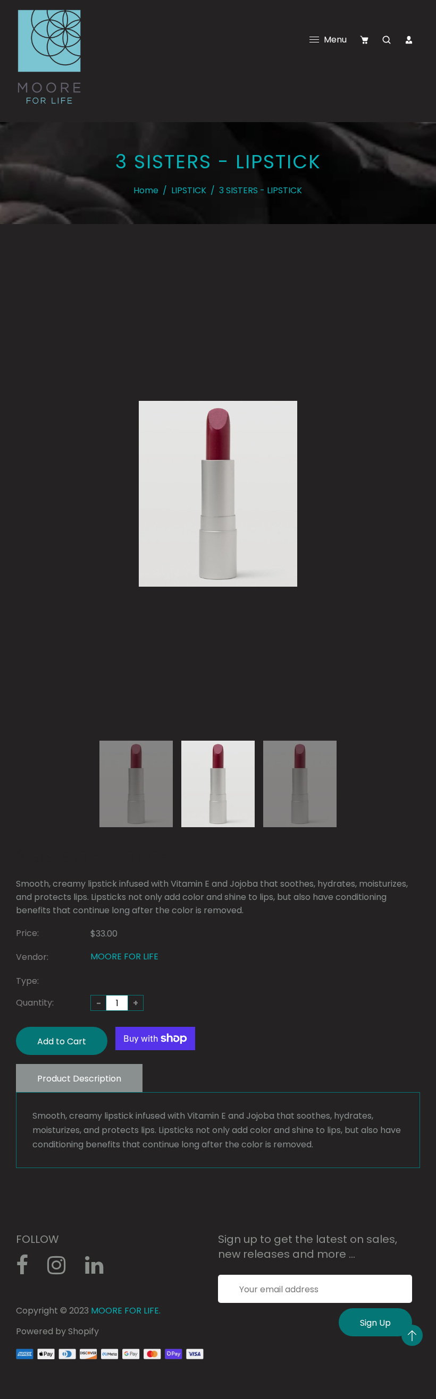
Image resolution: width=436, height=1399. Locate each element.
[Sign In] (409, 40)
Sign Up (375, 1323)
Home (145, 190)
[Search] (386, 40)
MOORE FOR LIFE (124, 956)
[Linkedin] (99, 1269)
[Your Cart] (364, 40)
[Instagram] (62, 1269)
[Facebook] (27, 1269)
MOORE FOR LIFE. (126, 1310)
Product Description (79, 1078)
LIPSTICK (188, 190)
